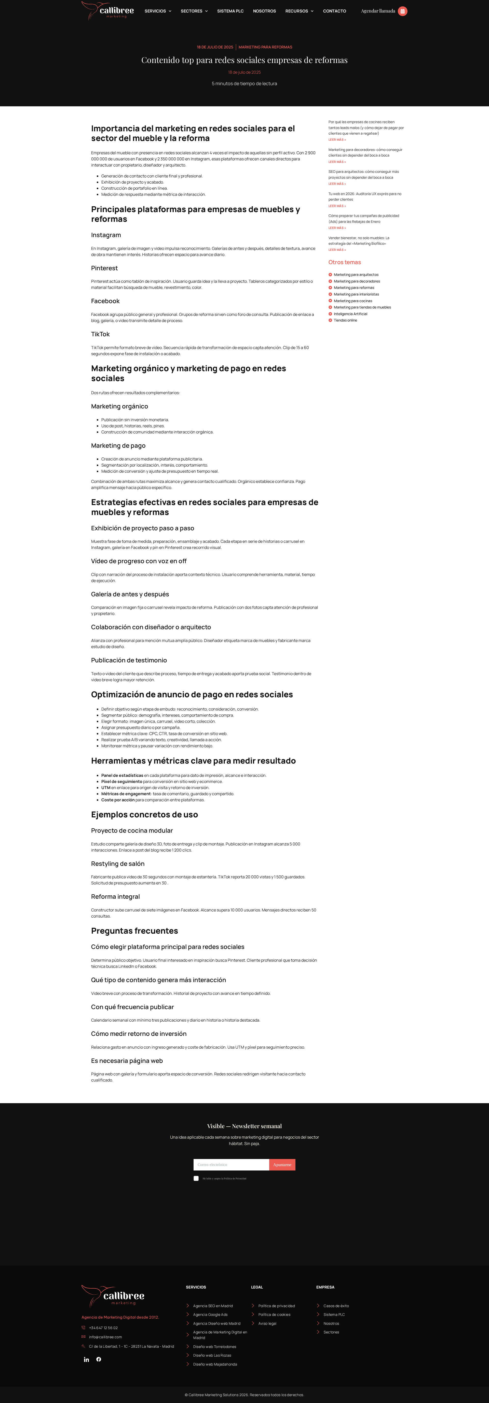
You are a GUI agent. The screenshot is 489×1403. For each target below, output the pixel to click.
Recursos (297, 11)
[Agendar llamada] (403, 11)
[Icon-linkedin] (86, 1359)
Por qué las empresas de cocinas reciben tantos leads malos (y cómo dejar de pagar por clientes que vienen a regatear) (366, 127)
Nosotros (264, 11)
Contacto (334, 11)
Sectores (191, 11)
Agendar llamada (378, 11)
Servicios (155, 11)
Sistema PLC (230, 11)
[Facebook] (98, 1359)
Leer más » (337, 139)
